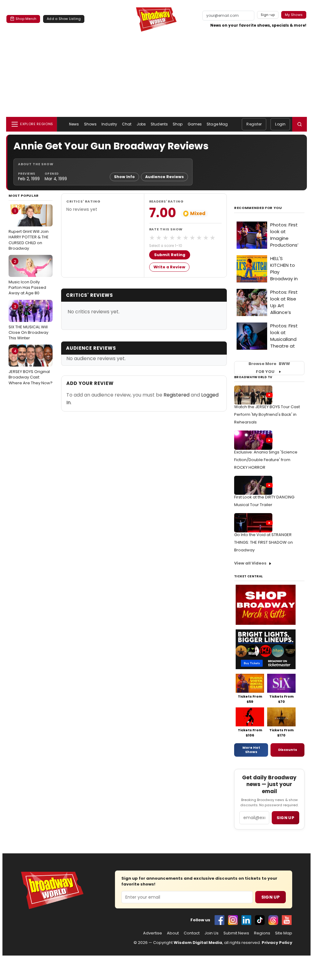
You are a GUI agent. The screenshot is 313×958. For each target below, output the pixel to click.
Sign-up (268, 14)
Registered (177, 394)
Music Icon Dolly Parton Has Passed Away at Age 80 (27, 277)
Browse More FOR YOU (269, 368)
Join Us (211, 933)
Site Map (283, 933)
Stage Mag (217, 124)
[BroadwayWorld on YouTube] (286, 920)
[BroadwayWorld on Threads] (273, 920)
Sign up (285, 818)
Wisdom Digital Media (198, 942)
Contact (192, 933)
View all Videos (250, 563)
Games (195, 124)
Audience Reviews (164, 176)
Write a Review (169, 267)
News (74, 124)
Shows (90, 124)
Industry (109, 124)
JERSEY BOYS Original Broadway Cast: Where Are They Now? (31, 367)
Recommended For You (258, 208)
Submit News (236, 933)
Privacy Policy (277, 942)
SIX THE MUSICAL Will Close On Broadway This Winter (28, 322)
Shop (177, 124)
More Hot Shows (251, 749)
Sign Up (270, 897)
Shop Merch (26, 18)
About (173, 933)
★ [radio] (152, 237)
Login (280, 124)
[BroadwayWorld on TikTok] (259, 920)
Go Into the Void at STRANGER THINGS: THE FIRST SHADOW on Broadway (263, 542)
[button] (299, 124)
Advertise (152, 933)
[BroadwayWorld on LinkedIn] (246, 920)
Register (254, 124)
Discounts (287, 749)
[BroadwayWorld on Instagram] (232, 920)
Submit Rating (169, 254)
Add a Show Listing (64, 18)
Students (159, 124)
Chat (126, 124)
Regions (262, 933)
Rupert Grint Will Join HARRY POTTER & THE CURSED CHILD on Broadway (29, 229)
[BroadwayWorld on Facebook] (219, 920)
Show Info (124, 176)
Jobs (141, 124)
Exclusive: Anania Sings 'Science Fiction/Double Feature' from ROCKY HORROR (265, 459)
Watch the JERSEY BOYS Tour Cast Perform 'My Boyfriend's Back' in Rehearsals (267, 414)
